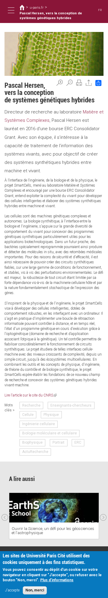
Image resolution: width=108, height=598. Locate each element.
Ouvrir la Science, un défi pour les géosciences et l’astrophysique (53, 530)
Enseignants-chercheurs (71, 405)
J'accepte (12, 590)
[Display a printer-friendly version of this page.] (79, 83)
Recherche (31, 405)
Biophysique (32, 442)
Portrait (58, 442)
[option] (54, 516)
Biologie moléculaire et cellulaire (49, 433)
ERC (77, 442)
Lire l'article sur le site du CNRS (30, 395)
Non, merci (35, 590)
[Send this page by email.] (89, 83)
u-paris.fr (37, 7)
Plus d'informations (57, 580)
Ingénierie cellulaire (38, 424)
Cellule (28, 415)
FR (100, 10)
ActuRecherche (35, 452)
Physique (51, 415)
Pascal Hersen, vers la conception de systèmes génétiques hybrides (51, 15)
